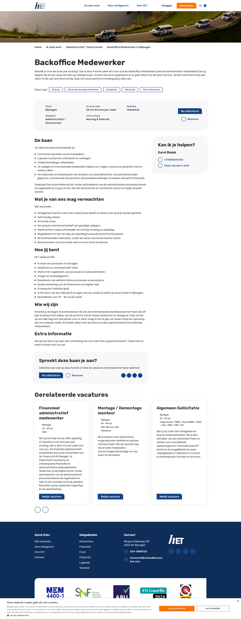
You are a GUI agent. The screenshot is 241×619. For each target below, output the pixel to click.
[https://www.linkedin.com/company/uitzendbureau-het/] (178, 551)
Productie (85, 557)
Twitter (129, 375)
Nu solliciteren (190, 111)
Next (48, 508)
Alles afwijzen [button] (213, 608)
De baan (56, 89)
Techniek (84, 567)
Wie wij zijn (130, 89)
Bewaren (193, 119)
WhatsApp (140, 375)
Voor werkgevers (44, 546)
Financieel (85, 546)
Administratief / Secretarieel (84, 47)
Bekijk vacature (51, 496)
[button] (80, 615)
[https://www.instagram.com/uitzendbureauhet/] (186, 551)
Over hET (40, 552)
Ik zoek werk (54, 47)
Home (38, 47)
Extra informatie (151, 89)
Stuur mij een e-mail (176, 165)
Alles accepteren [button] (176, 608)
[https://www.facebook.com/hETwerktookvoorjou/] (171, 551)
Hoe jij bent (111, 89)
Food (82, 552)
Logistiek (84, 562)
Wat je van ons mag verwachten (83, 89)
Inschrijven (186, 5)
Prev (40, 508)
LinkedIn (134, 375)
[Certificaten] (120, 593)
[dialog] (120, 608)
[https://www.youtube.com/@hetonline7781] (193, 551)
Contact (39, 557)
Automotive (86, 541)
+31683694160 (173, 159)
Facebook (123, 375)
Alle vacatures (43, 541)
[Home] (40, 5)
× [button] (238, 601)
